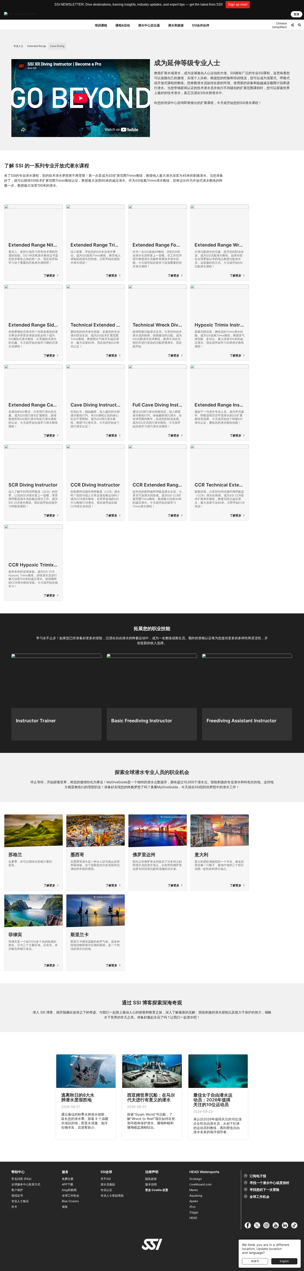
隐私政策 (151, 1178)
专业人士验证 (20, 1201)
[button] (238, 4)
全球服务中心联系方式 (25, 1184)
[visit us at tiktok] (295, 1225)
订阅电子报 (258, 1176)
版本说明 (151, 1184)
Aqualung (195, 1195)
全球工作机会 (259, 1197)
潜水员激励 (108, 1184)
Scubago (195, 1178)
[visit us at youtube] (277, 1225)
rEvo (192, 1206)
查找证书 (17, 1195)
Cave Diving (57, 46)
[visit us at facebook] (249, 1225)
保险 (65, 1206)
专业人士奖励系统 (112, 1195)
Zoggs (193, 1212)
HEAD (193, 1218)
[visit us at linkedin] (286, 1225)
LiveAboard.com (200, 1184)
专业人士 (18, 46)
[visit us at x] (258, 1225)
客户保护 (17, 1190)
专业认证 (106, 1190)
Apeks (193, 1201)
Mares (193, 1190)
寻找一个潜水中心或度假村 (269, 1183)
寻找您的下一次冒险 (264, 1190)
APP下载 (67, 1184)
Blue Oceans (70, 1201)
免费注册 (67, 1178)
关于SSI (106, 1178)
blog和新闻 (69, 1190)
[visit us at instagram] (268, 1225)
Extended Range (36, 46)
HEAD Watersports (204, 1172)
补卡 (14, 1206)
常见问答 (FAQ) (21, 1178)
